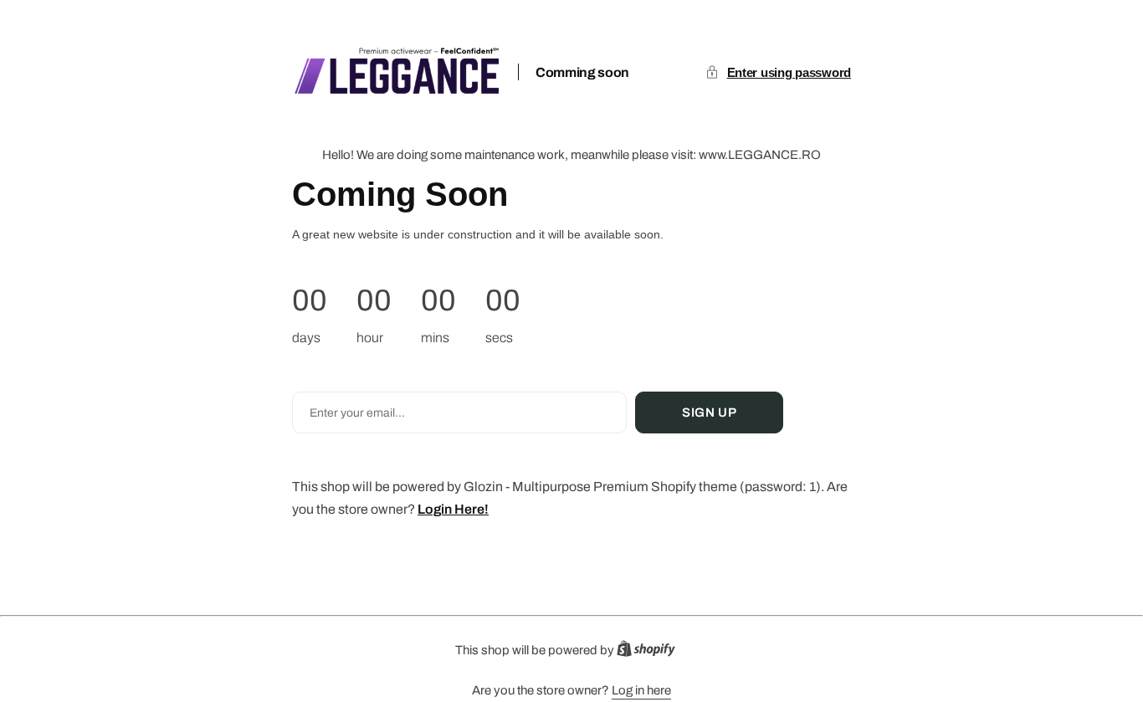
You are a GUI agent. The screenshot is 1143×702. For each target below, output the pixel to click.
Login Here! (453, 509)
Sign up (709, 412)
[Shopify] (651, 652)
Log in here (641, 690)
